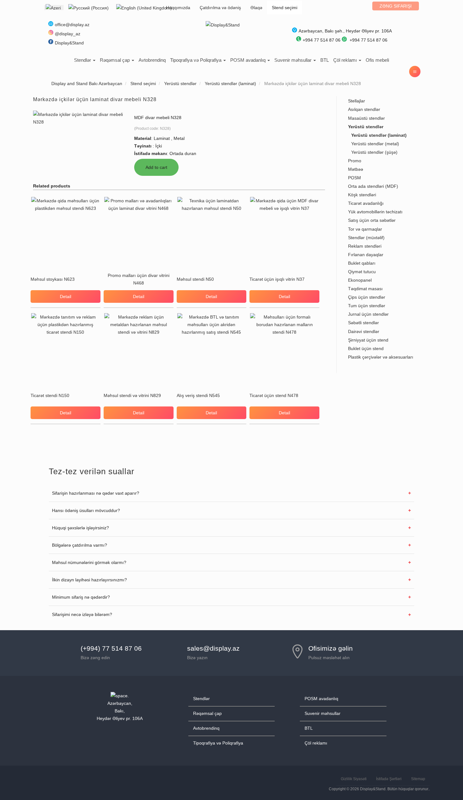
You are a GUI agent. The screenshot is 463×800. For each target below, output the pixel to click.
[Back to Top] (443, 780)
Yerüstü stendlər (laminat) (379, 135)
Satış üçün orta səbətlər (372, 220)
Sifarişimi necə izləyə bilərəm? (82, 614)
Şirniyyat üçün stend (368, 339)
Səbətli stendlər (363, 322)
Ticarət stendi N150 (50, 395)
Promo (354, 160)
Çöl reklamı (345, 60)
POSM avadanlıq (248, 60)
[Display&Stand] (223, 24)
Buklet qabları (361, 263)
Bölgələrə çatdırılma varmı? (79, 545)
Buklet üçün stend (366, 348)
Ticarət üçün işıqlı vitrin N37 (277, 279)
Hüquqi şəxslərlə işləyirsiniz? (80, 527)
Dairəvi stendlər (363, 331)
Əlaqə (256, 7)
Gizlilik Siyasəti (354, 779)
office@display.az (72, 24)
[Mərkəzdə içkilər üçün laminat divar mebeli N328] (78, 117)
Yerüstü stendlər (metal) (375, 143)
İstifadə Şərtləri (389, 779)
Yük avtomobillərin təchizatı (375, 211)
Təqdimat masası (365, 288)
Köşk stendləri (362, 194)
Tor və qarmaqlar (365, 229)
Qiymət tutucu (362, 271)
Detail (65, 296)
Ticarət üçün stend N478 (273, 395)
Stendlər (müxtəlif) (366, 237)
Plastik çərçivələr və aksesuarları (380, 357)
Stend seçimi (284, 7)
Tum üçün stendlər (366, 305)
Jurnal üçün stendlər (368, 314)
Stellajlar (356, 100)
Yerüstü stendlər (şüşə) (374, 152)
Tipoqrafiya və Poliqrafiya (196, 60)
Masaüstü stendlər (366, 118)
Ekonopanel (360, 280)
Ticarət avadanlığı (366, 203)
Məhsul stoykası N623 (53, 279)
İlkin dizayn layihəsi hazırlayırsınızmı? (89, 579)
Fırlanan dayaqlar (365, 254)
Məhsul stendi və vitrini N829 (132, 395)
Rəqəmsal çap (115, 60)
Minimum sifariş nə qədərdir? (81, 597)
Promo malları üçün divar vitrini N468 (138, 279)
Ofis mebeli (377, 60)
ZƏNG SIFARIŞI (396, 6)
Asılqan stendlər (364, 109)
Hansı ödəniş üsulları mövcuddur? (86, 510)
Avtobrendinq (152, 60)
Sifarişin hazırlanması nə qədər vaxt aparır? (95, 493)
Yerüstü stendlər (365, 126)
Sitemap (418, 779)
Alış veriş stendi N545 (198, 395)
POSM (354, 177)
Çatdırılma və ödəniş (220, 7)
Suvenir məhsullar (293, 60)
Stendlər (83, 60)
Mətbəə (355, 169)
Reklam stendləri (364, 246)
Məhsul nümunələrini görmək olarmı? (89, 562)
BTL (324, 60)
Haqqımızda (178, 7)
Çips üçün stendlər (366, 297)
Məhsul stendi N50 (195, 279)
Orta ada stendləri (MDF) (373, 186)
